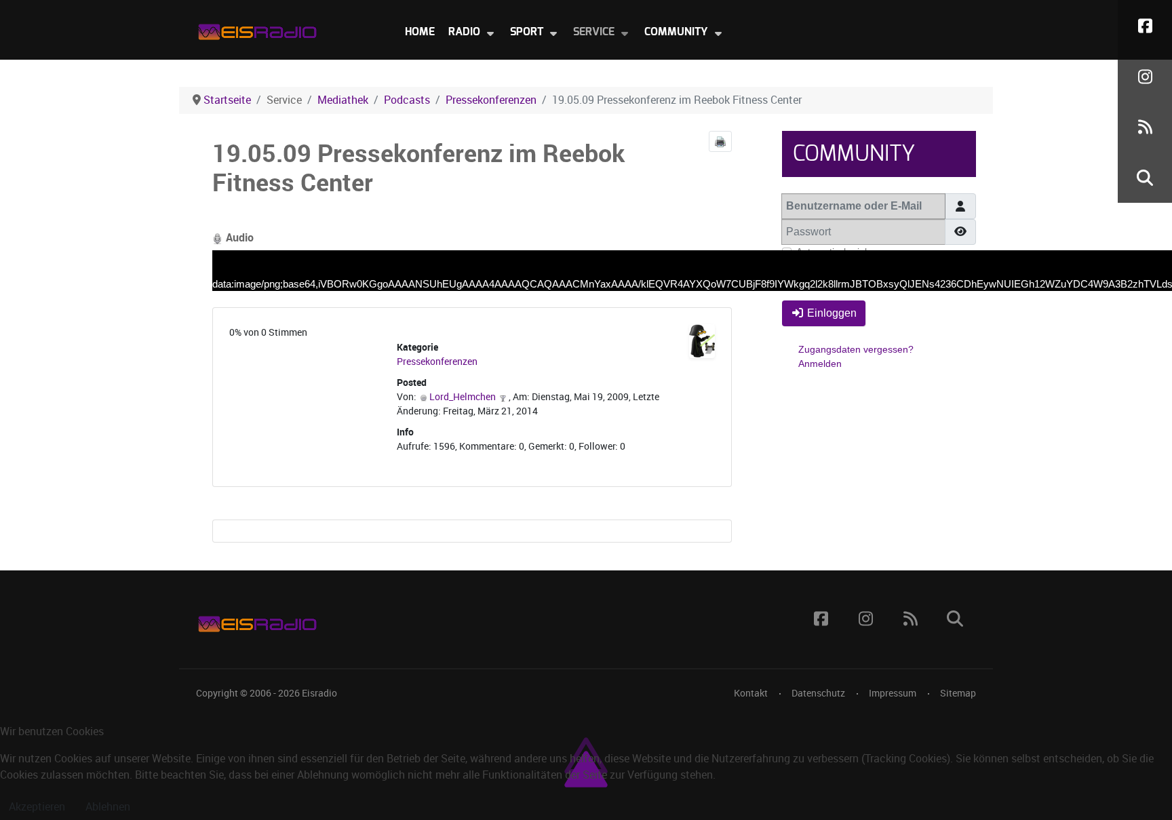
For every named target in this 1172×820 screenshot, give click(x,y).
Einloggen (832, 313)
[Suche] (1145, 177)
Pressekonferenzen (437, 362)
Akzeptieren (37, 806)
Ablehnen (107, 806)
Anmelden (820, 363)
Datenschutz (818, 693)
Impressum (892, 693)
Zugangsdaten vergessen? (856, 349)
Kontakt (751, 693)
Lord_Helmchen (462, 397)
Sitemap (958, 693)
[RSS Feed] (1145, 127)
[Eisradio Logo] (257, 28)
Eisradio (319, 693)
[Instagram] (1145, 76)
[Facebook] (1145, 25)
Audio (238, 237)
